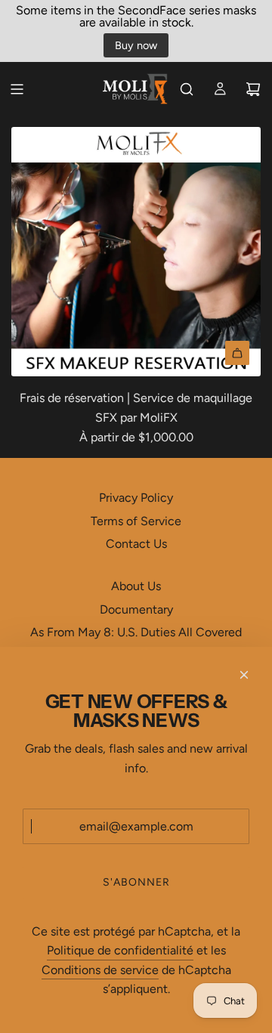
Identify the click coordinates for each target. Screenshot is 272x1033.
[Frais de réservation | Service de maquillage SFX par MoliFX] (136, 251)
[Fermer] (244, 674)
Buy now (136, 45)
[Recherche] (186, 89)
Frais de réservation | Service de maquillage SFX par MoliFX (136, 408)
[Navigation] (16, 89)
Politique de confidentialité (120, 950)
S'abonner (136, 882)
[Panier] (253, 89)
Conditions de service (100, 970)
